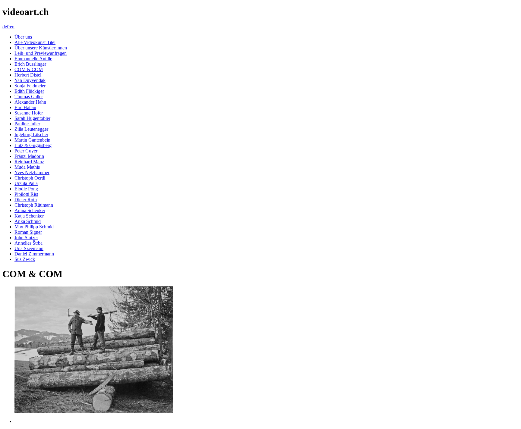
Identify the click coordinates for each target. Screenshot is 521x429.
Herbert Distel (27, 74)
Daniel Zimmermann (34, 253)
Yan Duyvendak (30, 80)
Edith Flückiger (29, 91)
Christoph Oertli (29, 177)
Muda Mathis (27, 167)
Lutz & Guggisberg (33, 145)
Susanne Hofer (28, 112)
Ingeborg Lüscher (31, 134)
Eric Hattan (25, 107)
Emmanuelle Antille (33, 58)
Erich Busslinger (30, 64)
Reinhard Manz (29, 161)
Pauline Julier (27, 123)
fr (8, 26)
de (4, 26)
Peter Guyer (25, 150)
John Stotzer (26, 237)
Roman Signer (28, 232)
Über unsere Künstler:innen (40, 47)
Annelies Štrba (28, 243)
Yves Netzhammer (31, 172)
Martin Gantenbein (32, 139)
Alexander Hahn (30, 102)
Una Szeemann (28, 248)
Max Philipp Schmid (34, 226)
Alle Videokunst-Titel (34, 42)
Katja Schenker (29, 215)
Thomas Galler (28, 96)
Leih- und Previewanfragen (40, 53)
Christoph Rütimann (33, 205)
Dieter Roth (25, 199)
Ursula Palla (26, 183)
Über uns (23, 36)
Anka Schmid (27, 221)
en (12, 26)
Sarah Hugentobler (32, 118)
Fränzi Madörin (29, 156)
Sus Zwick (24, 259)
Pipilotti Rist (26, 194)
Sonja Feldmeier (30, 85)
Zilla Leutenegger (31, 129)
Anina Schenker (29, 210)
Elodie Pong (26, 188)
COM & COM (28, 69)
